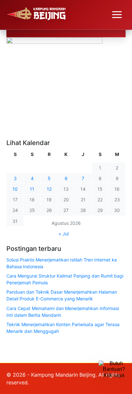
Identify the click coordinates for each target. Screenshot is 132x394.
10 (15, 189)
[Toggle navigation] (117, 15)
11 (32, 189)
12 (49, 189)
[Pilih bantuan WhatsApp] (114, 376)
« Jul (64, 233)
